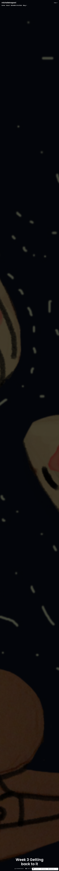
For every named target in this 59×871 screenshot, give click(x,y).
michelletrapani (9, 2)
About (8, 5)
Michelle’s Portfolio (16, 5)
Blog (24, 5)
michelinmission (20, 868)
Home (3, 5)
